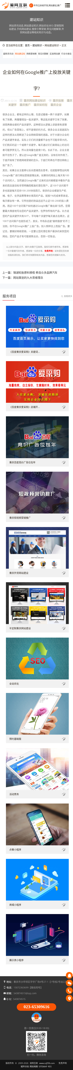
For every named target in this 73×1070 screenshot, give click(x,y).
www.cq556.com (47, 1063)
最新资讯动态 (8, 57)
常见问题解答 (43, 57)
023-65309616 (36, 1006)
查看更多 (68, 296)
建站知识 (37, 45)
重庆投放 (58, 100)
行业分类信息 (66, 57)
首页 (27, 45)
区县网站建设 (55, 57)
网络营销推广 (31, 57)
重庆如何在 (40, 104)
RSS (50, 1066)
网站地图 (34, 1066)
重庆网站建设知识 (34, 100)
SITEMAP (43, 1066)
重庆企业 (56, 104)
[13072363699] (69, 990)
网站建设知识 (20, 57)
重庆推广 (25, 104)
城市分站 (25, 1066)
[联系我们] (69, 998)
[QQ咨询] (69, 975)
